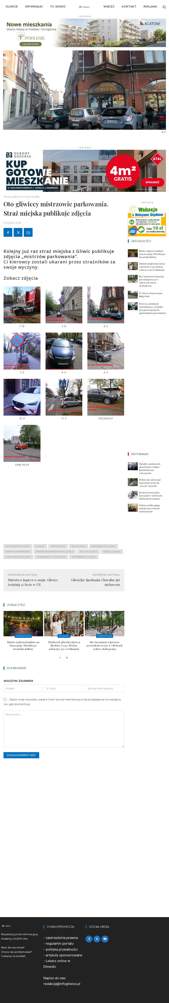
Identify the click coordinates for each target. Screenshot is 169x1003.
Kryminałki (32, 196)
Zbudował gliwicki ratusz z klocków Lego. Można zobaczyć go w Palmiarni (64, 645)
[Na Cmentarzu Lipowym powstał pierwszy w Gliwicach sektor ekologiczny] (104, 623)
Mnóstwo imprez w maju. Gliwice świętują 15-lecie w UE (33, 582)
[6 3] (105, 322)
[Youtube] (104, 939)
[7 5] (22, 368)
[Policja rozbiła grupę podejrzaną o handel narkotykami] (133, 508)
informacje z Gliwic (103, 546)
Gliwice (64, 636)
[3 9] (64, 322)
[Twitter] (18, 232)
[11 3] (64, 414)
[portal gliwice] (21, 926)
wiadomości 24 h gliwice (51, 557)
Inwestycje (23, 636)
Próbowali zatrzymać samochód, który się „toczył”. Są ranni (150, 482)
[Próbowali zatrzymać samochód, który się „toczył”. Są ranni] (133, 482)
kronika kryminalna (18, 551)
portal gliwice (111, 551)
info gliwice (58, 546)
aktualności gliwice (18, 546)
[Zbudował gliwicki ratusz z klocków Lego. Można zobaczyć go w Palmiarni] (64, 623)
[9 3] (105, 368)
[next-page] (67, 658)
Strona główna (13, 196)
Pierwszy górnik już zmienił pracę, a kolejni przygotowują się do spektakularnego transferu (152, 308)
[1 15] (22, 322)
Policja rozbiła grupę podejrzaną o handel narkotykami (149, 508)
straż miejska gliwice (18, 557)
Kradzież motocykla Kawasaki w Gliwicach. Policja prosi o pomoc (151, 495)
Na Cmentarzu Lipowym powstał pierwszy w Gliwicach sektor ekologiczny (105, 645)
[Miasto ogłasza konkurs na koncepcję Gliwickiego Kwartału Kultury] (23, 623)
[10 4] (22, 414)
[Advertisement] (64, 506)
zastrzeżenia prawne (62, 938)
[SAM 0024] (22, 460)
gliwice (40, 546)
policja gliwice (88, 551)
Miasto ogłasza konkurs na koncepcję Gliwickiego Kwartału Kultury (23, 645)
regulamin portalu (59, 943)
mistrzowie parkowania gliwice (54, 551)
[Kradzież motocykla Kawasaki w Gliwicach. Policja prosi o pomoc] (133, 495)
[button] (164, 6)
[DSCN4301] (105, 414)
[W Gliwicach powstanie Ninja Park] (133, 295)
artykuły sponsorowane (64, 955)
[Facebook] (8, 232)
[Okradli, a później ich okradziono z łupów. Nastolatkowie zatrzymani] (133, 466)
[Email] (28, 232)
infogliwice (79, 546)
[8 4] (64, 368)
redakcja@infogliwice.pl (61, 984)
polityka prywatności (62, 949)
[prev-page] (59, 658)
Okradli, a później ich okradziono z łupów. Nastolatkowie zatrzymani (149, 468)
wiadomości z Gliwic (84, 557)
